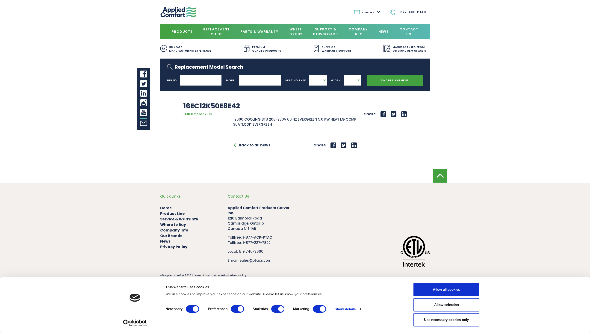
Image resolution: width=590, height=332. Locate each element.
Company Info (358, 31)
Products (182, 31)
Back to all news (254, 145)
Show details (345, 309)
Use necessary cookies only (446, 320)
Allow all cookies (446, 289)
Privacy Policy (173, 246)
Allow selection (446, 305)
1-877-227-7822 (257, 242)
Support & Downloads (325, 31)
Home (166, 208)
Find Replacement (395, 80)
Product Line (172, 213)
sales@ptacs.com (255, 260)
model (231, 80)
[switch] (237, 309)
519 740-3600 (251, 251)
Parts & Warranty (259, 31)
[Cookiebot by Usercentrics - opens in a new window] (135, 323)
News (383, 31)
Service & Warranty (179, 219)
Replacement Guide (216, 31)
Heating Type (295, 80)
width (335, 80)
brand (172, 80)
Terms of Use (201, 275)
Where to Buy (295, 31)
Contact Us (408, 31)
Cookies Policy (219, 275)
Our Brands (171, 235)
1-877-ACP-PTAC (257, 237)
